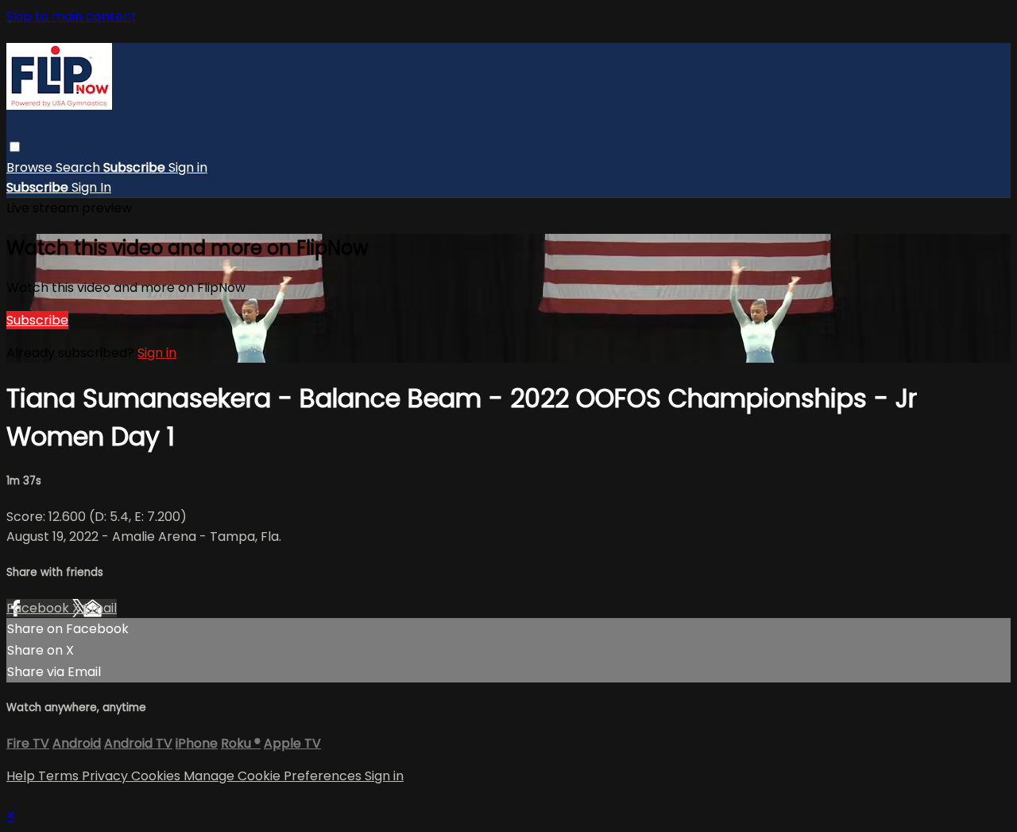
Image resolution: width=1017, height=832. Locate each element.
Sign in (187, 167)
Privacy (106, 776)
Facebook (39, 608)
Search (79, 167)
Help (22, 776)
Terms (60, 776)
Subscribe (37, 320)
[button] (15, 147)
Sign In (91, 187)
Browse (31, 167)
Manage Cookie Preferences (274, 776)
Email (100, 608)
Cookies (157, 776)
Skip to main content (71, 16)
